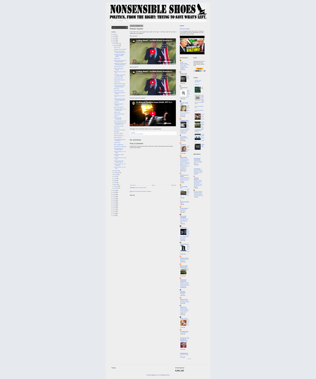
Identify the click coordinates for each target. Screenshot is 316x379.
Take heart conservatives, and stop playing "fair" (119, 99)
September (116, 172)
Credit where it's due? (119, 126)
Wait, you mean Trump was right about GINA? (120, 61)
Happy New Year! (202, 145)
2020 (114, 192)
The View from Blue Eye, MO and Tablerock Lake (184, 339)
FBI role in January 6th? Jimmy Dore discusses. (119, 52)
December (116, 43)
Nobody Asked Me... (185, 201)
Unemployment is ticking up (120, 146)
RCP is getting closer (118, 144)
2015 (114, 202)
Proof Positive (183, 227)
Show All (189, 358)
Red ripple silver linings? (119, 130)
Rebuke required (118, 137)
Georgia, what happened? (198, 81)
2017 (114, 198)
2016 (114, 200)
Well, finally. (116, 88)
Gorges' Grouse (184, 318)
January (116, 188)
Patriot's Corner (184, 299)
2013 (114, 206)
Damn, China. (117, 47)
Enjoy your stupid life (118, 107)
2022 (135, 133)
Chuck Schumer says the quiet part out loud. (119, 86)
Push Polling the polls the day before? (119, 140)
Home (111, 21)
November (116, 45)
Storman (158, 375)
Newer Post (132, 185)
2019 (114, 194)
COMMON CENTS (184, 120)
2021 (114, 190)
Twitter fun (116, 116)
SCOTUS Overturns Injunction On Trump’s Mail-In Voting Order (198, 171)
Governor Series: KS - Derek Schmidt (119, 149)
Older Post (173, 185)
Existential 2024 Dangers (119, 83)
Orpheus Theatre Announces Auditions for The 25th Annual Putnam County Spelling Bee (184, 311)
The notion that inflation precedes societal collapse (119, 55)
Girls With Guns (188, 77)
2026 (114, 34)
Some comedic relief (118, 66)
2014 (114, 204)
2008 (114, 215)
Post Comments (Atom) (141, 187)
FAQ (127, 21)
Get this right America (118, 135)
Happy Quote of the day (119, 80)
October (116, 170)
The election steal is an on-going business (120, 109)
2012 (114, 207)
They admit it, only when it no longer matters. (119, 75)
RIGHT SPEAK (183, 157)
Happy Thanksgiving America (118, 69)
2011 (114, 209)
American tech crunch (119, 90)
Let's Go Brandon (139, 133)
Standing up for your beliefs (120, 49)
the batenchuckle (184, 331)
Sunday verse (117, 58)
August (116, 174)
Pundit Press (183, 307)
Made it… (182, 203)
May (115, 180)
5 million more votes (118, 78)
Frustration (116, 102)
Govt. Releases (119, 21)
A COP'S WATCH (184, 208)
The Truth (182, 294)
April (115, 182)
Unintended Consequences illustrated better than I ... (120, 64)
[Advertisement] (199, 225)
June (115, 178)
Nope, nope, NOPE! (118, 133)
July (115, 176)
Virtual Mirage (183, 137)
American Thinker (198, 192)
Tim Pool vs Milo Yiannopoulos (117, 118)
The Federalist (197, 169)
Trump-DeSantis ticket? (119, 114)
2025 (114, 36)
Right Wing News (184, 353)
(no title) (202, 88)
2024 (114, 38)
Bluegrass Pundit (184, 258)
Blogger (168, 375)
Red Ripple (116, 131)
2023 (114, 40)
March (115, 184)
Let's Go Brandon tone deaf (120, 121)
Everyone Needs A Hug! (188, 322)
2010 (114, 211)
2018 (114, 196)
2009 (114, 213)
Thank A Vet (116, 128)
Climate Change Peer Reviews (119, 104)
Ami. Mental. (183, 144)
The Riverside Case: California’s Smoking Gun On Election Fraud (198, 194)
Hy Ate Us (197, 84)
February (116, 186)
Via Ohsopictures (183, 332)
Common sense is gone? (202, 117)
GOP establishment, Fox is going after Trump (120, 123)
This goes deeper (185, 28)
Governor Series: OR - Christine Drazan (119, 161)
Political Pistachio (184, 244)
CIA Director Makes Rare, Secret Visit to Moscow (198, 162)
